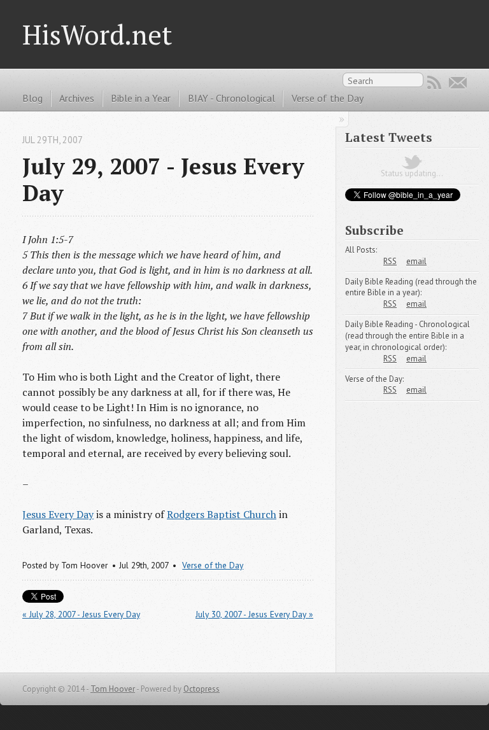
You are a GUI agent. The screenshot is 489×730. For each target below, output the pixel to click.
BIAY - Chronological (231, 98)
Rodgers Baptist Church (221, 514)
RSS (434, 83)
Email (458, 83)
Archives (76, 98)
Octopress (201, 689)
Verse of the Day (328, 98)
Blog (32, 98)
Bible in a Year (141, 98)
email (416, 261)
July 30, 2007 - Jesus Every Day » (254, 614)
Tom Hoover (112, 689)
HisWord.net (97, 34)
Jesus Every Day (58, 514)
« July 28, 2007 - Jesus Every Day (81, 614)
